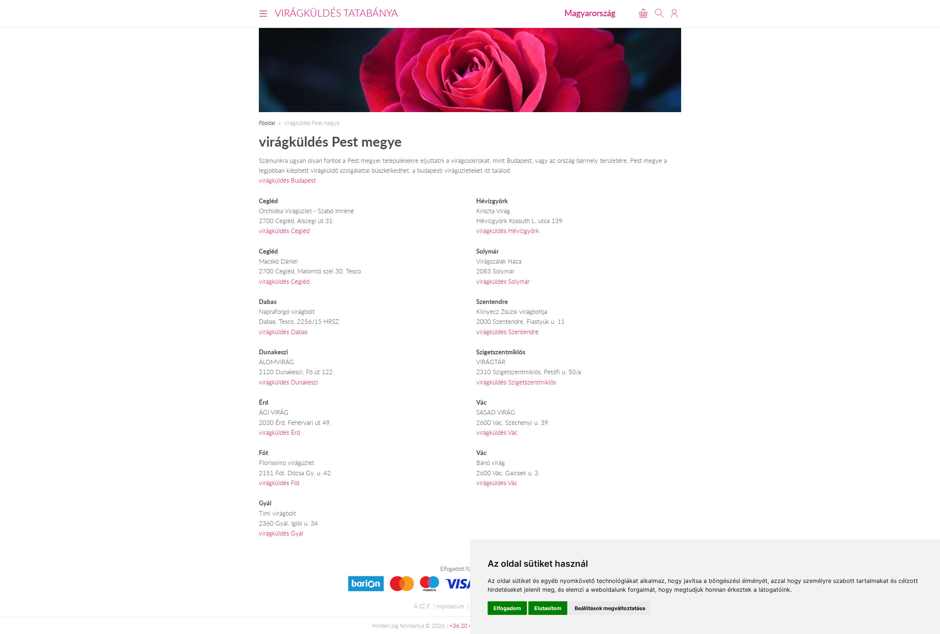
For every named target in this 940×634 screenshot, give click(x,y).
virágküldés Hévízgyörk (507, 231)
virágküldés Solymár (503, 281)
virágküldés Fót (279, 483)
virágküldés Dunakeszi (288, 382)
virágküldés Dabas (283, 332)
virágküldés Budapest (287, 180)
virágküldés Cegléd (284, 231)
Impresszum (450, 606)
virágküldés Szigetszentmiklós (516, 382)
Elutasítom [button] (547, 608)
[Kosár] (643, 13)
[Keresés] (659, 13)
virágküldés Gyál (281, 533)
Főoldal (267, 122)
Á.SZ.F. (422, 606)
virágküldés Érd (279, 433)
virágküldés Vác (496, 433)
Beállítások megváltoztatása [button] (610, 608)
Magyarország (589, 12)
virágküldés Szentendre (507, 332)
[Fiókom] (674, 13)
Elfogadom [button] (507, 608)
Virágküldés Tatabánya (336, 12)
